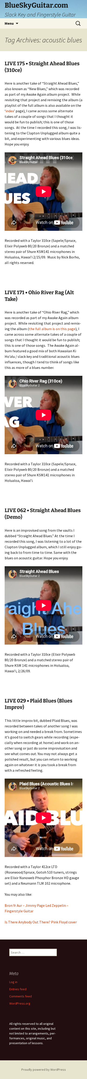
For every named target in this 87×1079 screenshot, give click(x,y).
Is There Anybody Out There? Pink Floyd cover (41, 922)
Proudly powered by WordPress (43, 1069)
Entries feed (17, 989)
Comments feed (20, 996)
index (10, 111)
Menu (9, 23)
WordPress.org (19, 1003)
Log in (13, 982)
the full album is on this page (52, 328)
